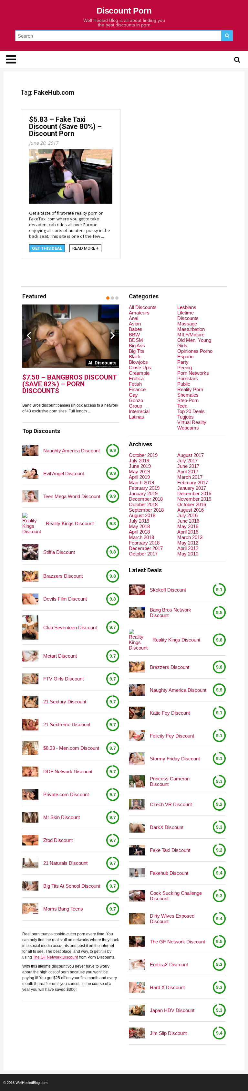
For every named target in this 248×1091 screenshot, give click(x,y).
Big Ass (137, 345)
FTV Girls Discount (63, 678)
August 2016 (190, 510)
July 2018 (139, 521)
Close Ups (140, 367)
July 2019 (139, 460)
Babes (135, 329)
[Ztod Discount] (30, 840)
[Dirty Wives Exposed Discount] (137, 919)
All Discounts (143, 307)
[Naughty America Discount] (30, 451)
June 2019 (140, 466)
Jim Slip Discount (168, 1033)
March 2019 (141, 482)
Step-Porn (188, 400)
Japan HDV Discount (172, 1010)
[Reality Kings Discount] (31, 523)
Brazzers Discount (63, 576)
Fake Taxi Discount (170, 850)
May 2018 (139, 526)
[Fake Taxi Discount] (137, 850)
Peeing (184, 367)
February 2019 (144, 488)
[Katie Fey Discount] (137, 713)
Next (112, 335)
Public (183, 384)
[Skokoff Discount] (137, 589)
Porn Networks (193, 373)
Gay (133, 395)
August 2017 (190, 455)
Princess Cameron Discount (170, 781)
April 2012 (187, 548)
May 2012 (187, 543)
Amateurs (139, 312)
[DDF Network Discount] (30, 772)
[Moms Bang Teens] (30, 908)
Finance (137, 389)
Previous (28, 335)
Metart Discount (60, 656)
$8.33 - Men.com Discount (71, 748)
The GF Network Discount (55, 957)
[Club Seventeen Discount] (30, 627)
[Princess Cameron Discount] (137, 781)
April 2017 (187, 471)
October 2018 (143, 504)
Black (135, 356)
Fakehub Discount (169, 873)
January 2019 (143, 493)
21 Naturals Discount (65, 863)
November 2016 (194, 499)
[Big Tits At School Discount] (30, 885)
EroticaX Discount (169, 964)
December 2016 (194, 493)
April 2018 (139, 532)
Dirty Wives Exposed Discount (172, 918)
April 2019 (139, 477)
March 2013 (189, 537)
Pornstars (187, 378)
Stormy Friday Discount (175, 758)
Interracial (139, 411)
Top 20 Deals (191, 411)
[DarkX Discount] (137, 827)
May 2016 (187, 526)
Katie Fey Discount (170, 713)
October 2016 (191, 504)
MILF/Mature (190, 334)
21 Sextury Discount (64, 701)
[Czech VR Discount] (137, 804)
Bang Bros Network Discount (170, 612)
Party (183, 362)
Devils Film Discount (65, 599)
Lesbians (186, 307)
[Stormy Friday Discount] (137, 758)
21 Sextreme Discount (66, 724)
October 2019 (143, 455)
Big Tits (136, 351)
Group (135, 406)
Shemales (188, 395)
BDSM (136, 340)
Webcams (188, 427)
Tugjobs (185, 417)
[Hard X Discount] (137, 987)
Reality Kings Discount (70, 523)
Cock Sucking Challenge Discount (176, 895)
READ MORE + (85, 248)
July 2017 (187, 460)
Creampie (139, 373)
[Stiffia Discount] (30, 551)
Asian (135, 323)
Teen (182, 406)
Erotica (136, 378)
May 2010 (187, 553)
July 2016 (187, 515)
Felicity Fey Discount (172, 736)
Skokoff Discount (168, 590)
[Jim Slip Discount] (137, 1033)
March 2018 (141, 537)
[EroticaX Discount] (137, 964)
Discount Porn (124, 10)
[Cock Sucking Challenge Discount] (137, 896)
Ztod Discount (58, 840)
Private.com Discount (66, 794)
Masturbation (191, 329)
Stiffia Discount (59, 552)
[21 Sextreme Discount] (30, 724)
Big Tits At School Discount (71, 886)
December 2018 (146, 499)
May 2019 (139, 471)
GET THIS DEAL (47, 248)
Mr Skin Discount (61, 817)
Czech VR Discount (171, 804)
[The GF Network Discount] (137, 941)
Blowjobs (138, 362)
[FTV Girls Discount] (30, 678)
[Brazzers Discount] (30, 576)
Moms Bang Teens (63, 909)
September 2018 (146, 510)
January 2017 (191, 488)
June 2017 (188, 466)
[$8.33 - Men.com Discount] (30, 748)
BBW (134, 334)
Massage (187, 323)
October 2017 (143, 553)
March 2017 (189, 477)
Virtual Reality (191, 422)
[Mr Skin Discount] (30, 817)
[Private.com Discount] (30, 794)
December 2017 (146, 548)
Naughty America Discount (71, 450)
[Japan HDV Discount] (137, 1010)
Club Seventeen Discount (70, 627)
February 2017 (192, 482)
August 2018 (142, 515)
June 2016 (188, 521)
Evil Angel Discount (63, 473)
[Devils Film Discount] (30, 599)
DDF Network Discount (67, 771)
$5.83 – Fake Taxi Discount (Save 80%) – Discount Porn (65, 126)
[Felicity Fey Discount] (137, 735)
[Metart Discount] (30, 656)
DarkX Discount (166, 827)
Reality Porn (190, 389)
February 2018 (144, 543)
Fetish (135, 384)
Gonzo (136, 400)
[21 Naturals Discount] (30, 863)
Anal (133, 318)
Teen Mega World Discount (71, 496)
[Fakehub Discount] (137, 872)
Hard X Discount (167, 987)
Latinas (136, 417)
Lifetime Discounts (188, 315)
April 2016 (187, 532)
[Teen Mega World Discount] (30, 496)
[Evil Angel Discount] (30, 473)
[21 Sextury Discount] (30, 702)
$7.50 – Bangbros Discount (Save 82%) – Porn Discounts (69, 384)
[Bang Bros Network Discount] (137, 612)
